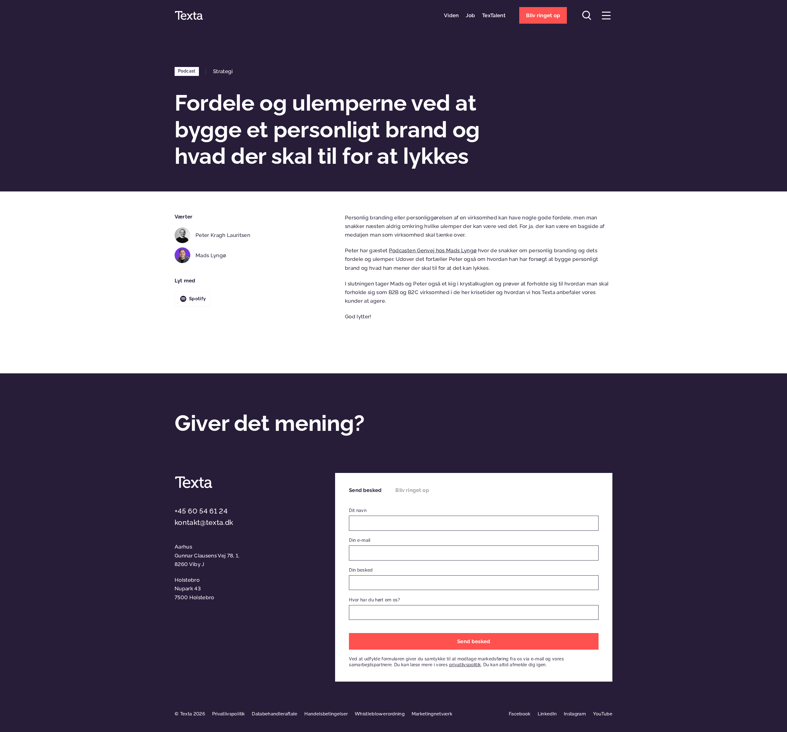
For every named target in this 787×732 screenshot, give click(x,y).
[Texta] (189, 15)
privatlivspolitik (465, 664)
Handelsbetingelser (326, 714)
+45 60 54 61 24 (201, 511)
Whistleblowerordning (380, 714)
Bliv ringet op (412, 490)
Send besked (365, 490)
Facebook (520, 714)
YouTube (602, 714)
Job (470, 15)
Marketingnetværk (432, 714)
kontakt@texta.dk (204, 522)
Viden (451, 15)
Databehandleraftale (274, 714)
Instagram (575, 714)
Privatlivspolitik (228, 714)
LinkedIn (547, 714)
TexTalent (493, 15)
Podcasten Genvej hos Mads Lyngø (433, 250)
